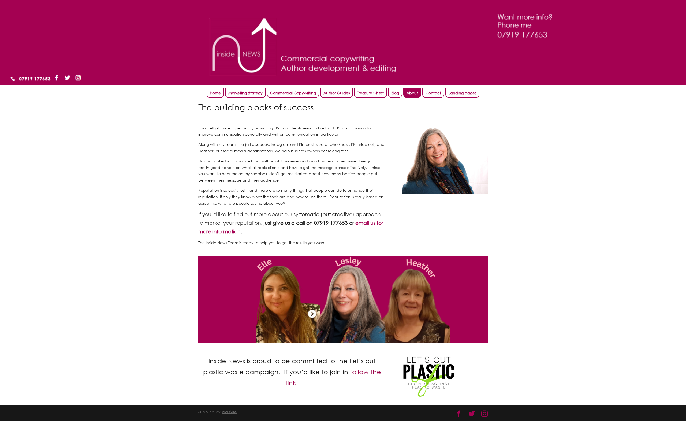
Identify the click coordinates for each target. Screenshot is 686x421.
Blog (395, 92)
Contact (433, 92)
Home (215, 92)
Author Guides (336, 92)
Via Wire (229, 411)
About (412, 92)
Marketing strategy (245, 92)
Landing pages (462, 92)
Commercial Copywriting (293, 92)
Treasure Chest (370, 92)
